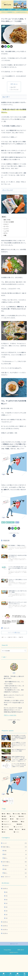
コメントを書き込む (14, 632)
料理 (4, 522)
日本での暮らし (11, 522)
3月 (6, 911)
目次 (12, 84)
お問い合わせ (20, 950)
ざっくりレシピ (14, 89)
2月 (6, 914)
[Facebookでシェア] (5, 46)
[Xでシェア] (2, 46)
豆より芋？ (13, 87)
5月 (6, 903)
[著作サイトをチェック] (14, 535)
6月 (6, 899)
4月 (6, 907)
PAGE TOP (15, 944)
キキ (14, 673)
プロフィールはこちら (10, 715)
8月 (6, 892)
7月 (6, 896)
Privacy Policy (7, 950)
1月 (6, 918)
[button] (11, 46)
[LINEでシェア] (8, 46)
